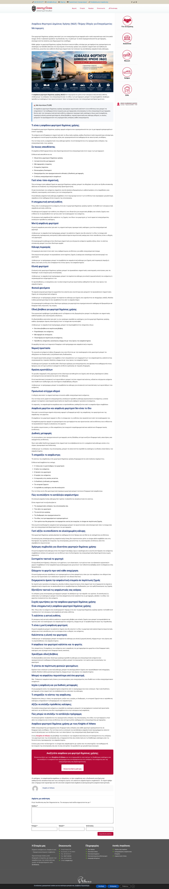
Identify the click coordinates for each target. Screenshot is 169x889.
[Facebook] (132, 2)
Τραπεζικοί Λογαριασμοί (78, 2)
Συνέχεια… (36, 865)
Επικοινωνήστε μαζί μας (73, 769)
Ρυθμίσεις (125, 886)
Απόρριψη (113, 886)
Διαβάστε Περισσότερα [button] (82, 885)
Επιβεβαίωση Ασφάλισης (99, 2)
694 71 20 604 (67, 856)
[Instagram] (136, 2)
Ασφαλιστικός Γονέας (121, 856)
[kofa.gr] (42, 8)
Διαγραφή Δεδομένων (94, 858)
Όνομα (34, 826)
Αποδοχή (101, 886)
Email (61, 826)
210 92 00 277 (39, 2)
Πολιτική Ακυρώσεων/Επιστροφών (97, 856)
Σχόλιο (35, 806)
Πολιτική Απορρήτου (93, 854)
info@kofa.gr (52, 2)
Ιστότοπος (89, 826)
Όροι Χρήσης (91, 849)
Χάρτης (62, 2)
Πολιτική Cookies (93, 851)
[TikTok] (134, 2)
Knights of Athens (48, 788)
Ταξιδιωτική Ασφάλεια (121, 849)
